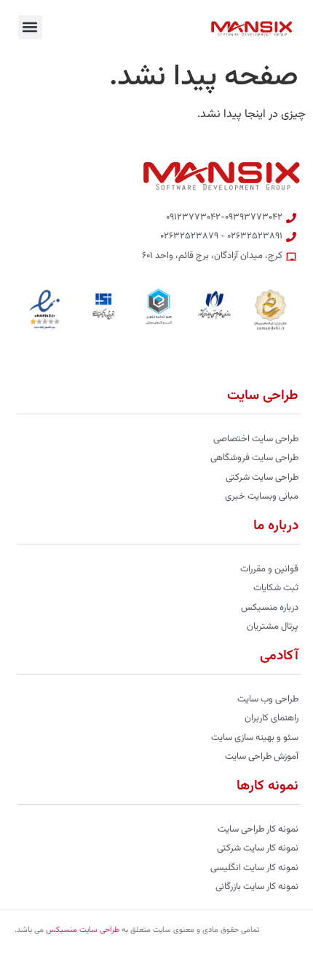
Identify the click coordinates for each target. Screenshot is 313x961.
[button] (30, 27)
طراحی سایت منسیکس (82, 930)
